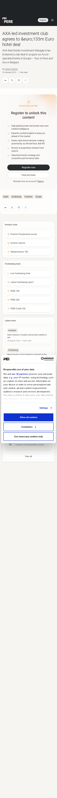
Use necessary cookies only (28, 436)
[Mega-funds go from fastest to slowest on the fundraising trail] (28, 354)
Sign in (41, 181)
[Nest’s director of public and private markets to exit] (28, 335)
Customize (26, 427)
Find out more (28, 175)
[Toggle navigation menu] (52, 20)
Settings (43, 408)
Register (43, 20)
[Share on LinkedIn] (5, 80)
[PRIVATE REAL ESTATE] (7, 20)
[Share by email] (19, 80)
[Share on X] (12, 80)
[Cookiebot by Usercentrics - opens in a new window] (41, 359)
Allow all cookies (28, 417)
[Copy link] (26, 80)
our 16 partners (20, 374)
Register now (28, 167)
